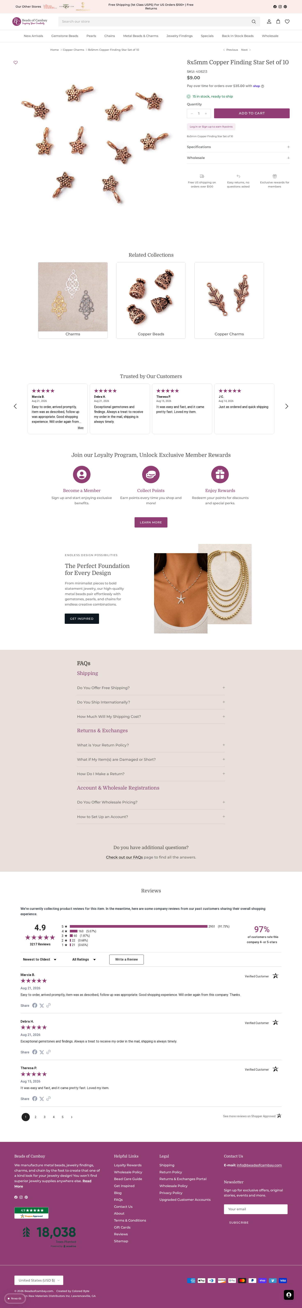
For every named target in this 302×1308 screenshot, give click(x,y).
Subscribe (239, 1222)
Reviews (121, 1234)
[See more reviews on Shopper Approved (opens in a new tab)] (48, 1006)
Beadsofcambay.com (38, 1291)
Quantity (194, 104)
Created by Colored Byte (72, 1291)
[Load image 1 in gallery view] (95, 142)
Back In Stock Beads (238, 36)
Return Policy (170, 1172)
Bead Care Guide (128, 1179)
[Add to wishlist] (15, 62)
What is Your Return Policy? (103, 745)
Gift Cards (122, 1227)
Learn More (151, 522)
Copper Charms (73, 50)
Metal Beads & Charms (140, 36)
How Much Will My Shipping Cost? (109, 716)
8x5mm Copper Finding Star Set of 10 (113, 50)
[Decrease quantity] (190, 113)
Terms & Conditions (130, 1220)
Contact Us (123, 1207)
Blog (118, 1193)
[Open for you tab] (289, 1295)
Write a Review (126, 959)
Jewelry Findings (180, 36)
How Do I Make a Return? (100, 773)
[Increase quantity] (207, 113)
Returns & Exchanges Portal (182, 1179)
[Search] (253, 21)
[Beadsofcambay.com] (29, 21)
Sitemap (121, 1241)
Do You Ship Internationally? (103, 702)
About (119, 1213)
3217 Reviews (45, 944)
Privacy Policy (170, 1193)
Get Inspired (81, 619)
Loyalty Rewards (128, 1165)
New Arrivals (33, 36)
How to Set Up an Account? (102, 816)
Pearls (91, 36)
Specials (207, 36)
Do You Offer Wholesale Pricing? (107, 802)
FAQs (118, 1200)
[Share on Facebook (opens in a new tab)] (34, 1006)
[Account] (268, 21)
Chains (109, 36)
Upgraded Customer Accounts (185, 1200)
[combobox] (159, 21)
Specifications (199, 147)
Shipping (166, 1165)
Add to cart (252, 113)
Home (54, 50)
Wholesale (270, 36)
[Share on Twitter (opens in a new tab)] (41, 1006)
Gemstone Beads (64, 36)
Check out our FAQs (124, 857)
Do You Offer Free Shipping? (103, 687)
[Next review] (286, 406)
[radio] (151, 926)
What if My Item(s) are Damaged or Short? (116, 759)
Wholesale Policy (128, 1172)
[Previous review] (15, 406)
